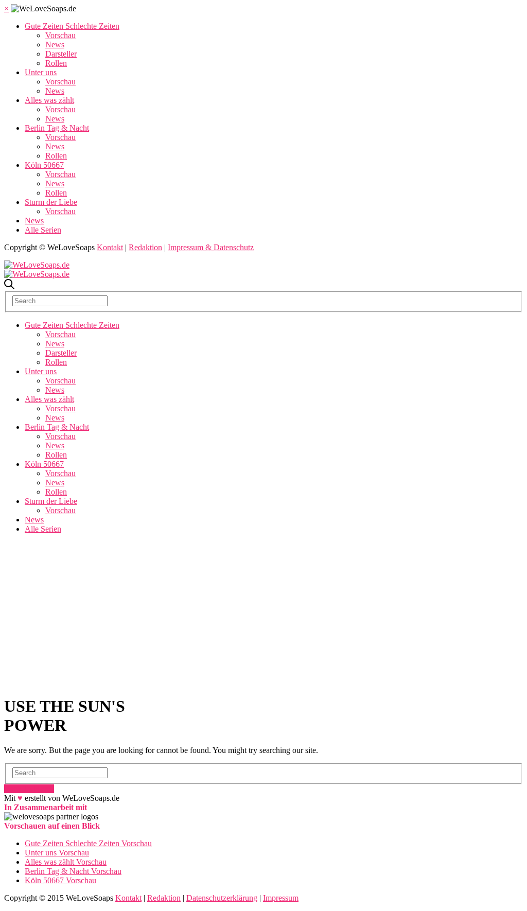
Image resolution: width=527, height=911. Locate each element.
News (54, 44)
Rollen (56, 63)
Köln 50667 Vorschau (60, 880)
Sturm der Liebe (51, 202)
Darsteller (61, 53)
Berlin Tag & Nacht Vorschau (73, 871)
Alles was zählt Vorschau (66, 861)
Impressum (280, 898)
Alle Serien (43, 229)
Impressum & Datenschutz (211, 247)
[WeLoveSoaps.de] (36, 264)
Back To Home (29, 788)
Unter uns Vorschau (57, 852)
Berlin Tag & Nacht (57, 128)
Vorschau (60, 35)
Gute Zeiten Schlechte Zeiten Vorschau (88, 843)
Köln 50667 (44, 165)
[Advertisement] (263, 614)
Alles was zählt (49, 100)
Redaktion (145, 247)
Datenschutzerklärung (221, 898)
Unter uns (41, 72)
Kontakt (110, 247)
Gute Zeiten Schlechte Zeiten (72, 26)
